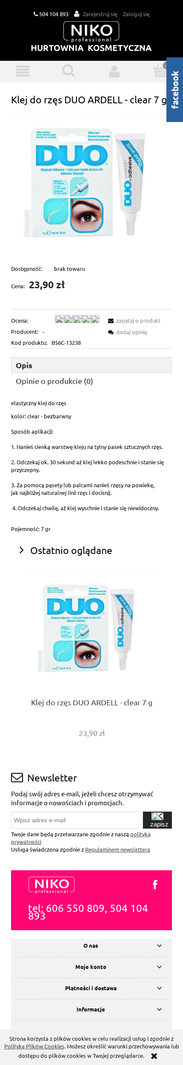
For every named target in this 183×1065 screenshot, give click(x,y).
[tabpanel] (91, 466)
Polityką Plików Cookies (34, 1046)
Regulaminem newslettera (117, 849)
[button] (23, 71)
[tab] (91, 365)
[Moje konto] (114, 71)
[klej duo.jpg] (91, 184)
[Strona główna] (91, 36)
